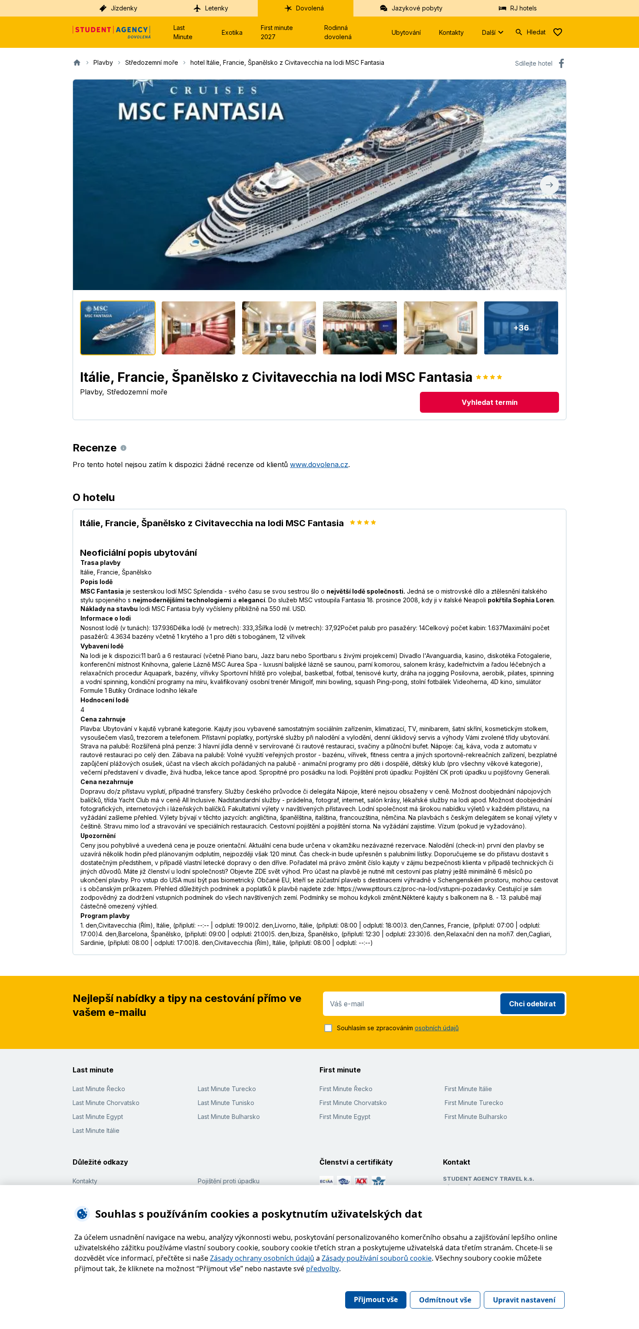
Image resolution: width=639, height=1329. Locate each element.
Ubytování (406, 32)
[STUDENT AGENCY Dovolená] (112, 32)
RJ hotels (523, 8)
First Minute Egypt (345, 1116)
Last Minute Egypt (98, 1116)
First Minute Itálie (468, 1088)
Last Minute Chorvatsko (106, 1102)
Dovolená (310, 8)
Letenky (216, 8)
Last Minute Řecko (99, 1088)
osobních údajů (437, 1028)
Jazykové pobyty (417, 8)
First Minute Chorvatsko (353, 1102)
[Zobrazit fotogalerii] (319, 185)
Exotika (232, 32)
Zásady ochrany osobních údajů (262, 1258)
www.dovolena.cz (319, 464)
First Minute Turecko (474, 1102)
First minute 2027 (277, 32)
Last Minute (183, 32)
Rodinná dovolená (338, 32)
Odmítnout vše (445, 1300)
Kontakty (451, 32)
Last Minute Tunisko (226, 1102)
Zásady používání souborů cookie (377, 1258)
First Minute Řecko (346, 1088)
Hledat (536, 32)
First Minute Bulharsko (476, 1116)
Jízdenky (124, 8)
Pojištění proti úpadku (229, 1181)
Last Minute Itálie (96, 1130)
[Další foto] (549, 185)
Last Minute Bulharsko (229, 1116)
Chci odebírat (532, 1003)
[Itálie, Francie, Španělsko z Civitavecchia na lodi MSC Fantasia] (118, 328)
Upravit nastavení (524, 1300)
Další (489, 32)
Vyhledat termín (490, 402)
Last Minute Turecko (227, 1088)
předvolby (322, 1268)
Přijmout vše (376, 1299)
